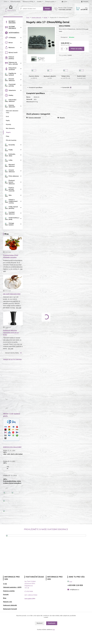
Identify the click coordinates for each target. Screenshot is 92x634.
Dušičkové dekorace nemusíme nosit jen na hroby (11, 332)
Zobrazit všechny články (12, 353)
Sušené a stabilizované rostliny (13, 201)
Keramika (12, 145)
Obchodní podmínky (28, 1)
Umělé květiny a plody (14, 218)
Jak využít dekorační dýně (11, 294)
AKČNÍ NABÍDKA (14, 33)
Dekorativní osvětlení (12, 68)
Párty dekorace (14, 176)
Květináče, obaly (12, 155)
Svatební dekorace (12, 213)
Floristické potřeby (12, 85)
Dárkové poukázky (15, 1)
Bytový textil (13, 52)
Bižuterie (12, 47)
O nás (5, 1)
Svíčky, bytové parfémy (13, 207)
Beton (11, 43)
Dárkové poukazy (11, 57)
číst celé (18, 308)
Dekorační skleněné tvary (12, 111)
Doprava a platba (50, 1)
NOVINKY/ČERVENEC (12, 22)
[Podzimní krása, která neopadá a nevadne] (13, 244)
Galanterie (12, 90)
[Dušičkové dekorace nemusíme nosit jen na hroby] (13, 319)
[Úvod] (10, 8)
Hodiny (11, 95)
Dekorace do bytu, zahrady (13, 63)
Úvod (27, 17)
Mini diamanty (10, 128)
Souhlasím (51, 623)
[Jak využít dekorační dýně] (13, 282)
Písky (7, 136)
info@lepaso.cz (74, 589)
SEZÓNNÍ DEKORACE (12, 27)
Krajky (11, 150)
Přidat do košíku (76, 49)
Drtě (7, 116)
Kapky (8, 120)
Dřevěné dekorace (12, 79)
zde (54, 629)
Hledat (47, 9)
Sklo (10, 195)
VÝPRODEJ (12, 38)
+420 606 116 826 (64, 10)
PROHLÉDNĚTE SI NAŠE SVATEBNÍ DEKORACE (46, 529)
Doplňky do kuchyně (12, 74)
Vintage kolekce (11, 224)
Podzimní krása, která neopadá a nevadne (10, 256)
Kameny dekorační (12, 106)
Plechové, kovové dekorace (12, 182)
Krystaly (8, 124)
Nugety (8, 132)
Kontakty (39, 1)
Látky (10, 160)
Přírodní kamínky (11, 140)
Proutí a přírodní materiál (11, 189)
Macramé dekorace (12, 165)
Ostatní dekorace (12, 171)
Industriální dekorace (12, 100)
